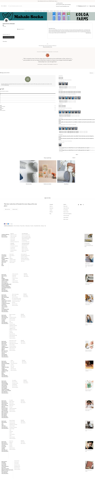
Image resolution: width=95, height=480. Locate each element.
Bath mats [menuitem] (14, 276)
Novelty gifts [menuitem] (12, 244)
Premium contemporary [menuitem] (26, 234)
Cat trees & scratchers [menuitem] (13, 427)
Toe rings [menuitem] (12, 367)
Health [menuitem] (10, 432)
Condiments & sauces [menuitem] (6, 303)
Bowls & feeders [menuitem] (12, 420)
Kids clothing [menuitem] (4, 415)
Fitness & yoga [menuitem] (4, 344)
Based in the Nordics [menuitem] (25, 250)
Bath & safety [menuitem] (4, 404)
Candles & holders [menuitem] (13, 259)
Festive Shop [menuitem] (12, 240)
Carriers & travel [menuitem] (12, 421)
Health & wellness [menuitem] (5, 347)
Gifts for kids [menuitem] (12, 248)
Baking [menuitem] (3, 298)
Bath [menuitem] (10, 256)
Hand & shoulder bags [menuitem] (13, 335)
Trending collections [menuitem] (5, 234)
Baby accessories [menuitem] (5, 411)
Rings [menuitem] (3, 373)
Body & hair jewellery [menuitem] (5, 363)
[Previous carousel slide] (22, 59)
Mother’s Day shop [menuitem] (13, 234)
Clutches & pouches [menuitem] (12, 317)
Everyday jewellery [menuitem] (13, 250)
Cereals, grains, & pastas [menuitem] (6, 300)
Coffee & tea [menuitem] (4, 302)
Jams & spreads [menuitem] (4, 306)
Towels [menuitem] (13, 279)
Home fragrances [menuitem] (24, 254)
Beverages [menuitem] (3, 299)
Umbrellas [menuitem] (11, 332)
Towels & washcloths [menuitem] (12, 408)
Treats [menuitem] (10, 435)
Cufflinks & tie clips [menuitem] (5, 367)
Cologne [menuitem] (10, 443)
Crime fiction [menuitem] (16, 463)
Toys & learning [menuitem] (4, 410)
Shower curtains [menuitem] (15, 278)
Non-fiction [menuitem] (4, 467)
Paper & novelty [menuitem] (5, 260)
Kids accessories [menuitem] (5, 412)
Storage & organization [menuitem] (25, 258)
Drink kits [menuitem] (13, 302)
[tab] (5, 41)
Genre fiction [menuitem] (16, 462)
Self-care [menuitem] (11, 251)
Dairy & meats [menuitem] (4, 305)
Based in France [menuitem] (24, 247)
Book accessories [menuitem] (5, 471)
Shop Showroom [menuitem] (5, 317)
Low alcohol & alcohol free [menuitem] (16, 299)
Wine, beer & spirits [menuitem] (5, 297)
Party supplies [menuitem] (4, 388)
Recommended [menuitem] (4, 236)
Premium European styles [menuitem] (26, 236)
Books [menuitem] (3, 265)
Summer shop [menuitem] (12, 237)
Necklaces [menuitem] (3, 371)
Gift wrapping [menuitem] (4, 385)
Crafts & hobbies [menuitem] (5, 383)
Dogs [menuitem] (3, 424)
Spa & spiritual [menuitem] (4, 354)
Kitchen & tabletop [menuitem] (24, 256)
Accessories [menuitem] (4, 318)
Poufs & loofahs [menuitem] (12, 344)
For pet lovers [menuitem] (12, 247)
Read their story (88, 32)
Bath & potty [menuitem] (11, 402)
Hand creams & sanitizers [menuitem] (13, 343)
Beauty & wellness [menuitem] (5, 258)
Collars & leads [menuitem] (11, 425)
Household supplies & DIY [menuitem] (25, 255)
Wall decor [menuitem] (3, 288)
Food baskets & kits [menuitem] (5, 309)
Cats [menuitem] (2, 423)
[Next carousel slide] (72, 59)
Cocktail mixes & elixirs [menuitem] (16, 301)
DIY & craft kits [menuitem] (14, 381)
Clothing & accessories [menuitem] (13, 424)
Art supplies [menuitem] (14, 380)
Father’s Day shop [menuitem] (13, 236)
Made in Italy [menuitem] (24, 251)
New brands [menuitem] (12, 254)
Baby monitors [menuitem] (11, 401)
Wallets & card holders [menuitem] (13, 329)
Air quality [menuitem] (11, 400)
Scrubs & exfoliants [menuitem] (12, 346)
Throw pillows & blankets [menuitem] (25, 259)
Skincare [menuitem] (3, 353)
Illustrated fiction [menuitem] (17, 466)
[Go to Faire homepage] (3, 6)
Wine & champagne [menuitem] (15, 294)
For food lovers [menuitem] (24, 240)
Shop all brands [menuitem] (4, 290)
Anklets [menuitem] (12, 360)
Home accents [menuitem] (12, 262)
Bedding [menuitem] (11, 258)
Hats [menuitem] (10, 321)
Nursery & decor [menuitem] (5, 407)
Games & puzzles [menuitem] (5, 384)
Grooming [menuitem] (11, 431)
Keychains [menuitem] (11, 322)
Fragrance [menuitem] (3, 346)
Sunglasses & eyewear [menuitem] (13, 325)
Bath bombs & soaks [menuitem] (12, 340)
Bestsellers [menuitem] (4, 462)
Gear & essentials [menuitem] (5, 405)
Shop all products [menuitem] (5, 291)
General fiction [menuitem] (16, 460)
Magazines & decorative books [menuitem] (7, 469)
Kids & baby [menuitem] (4, 261)
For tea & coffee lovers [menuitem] (25, 241)
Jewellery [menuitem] (3, 259)
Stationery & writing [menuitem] (5, 389)
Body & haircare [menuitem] (12, 404)
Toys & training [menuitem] (11, 434)
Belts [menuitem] (10, 315)
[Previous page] (75, 154)
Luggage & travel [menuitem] (12, 328)
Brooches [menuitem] (3, 365)
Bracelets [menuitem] (3, 364)
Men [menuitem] (2, 264)
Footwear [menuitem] (3, 319)
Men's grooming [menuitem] (5, 350)
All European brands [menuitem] (25, 244)
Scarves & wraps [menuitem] (12, 324)
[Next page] (77, 154)
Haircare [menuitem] (3, 348)
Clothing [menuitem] (3, 321)
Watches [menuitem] (10, 331)
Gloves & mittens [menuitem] (12, 318)
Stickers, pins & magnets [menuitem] (6, 390)
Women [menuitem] (3, 257)
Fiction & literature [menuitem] (5, 466)
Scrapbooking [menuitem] (14, 384)
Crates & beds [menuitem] (11, 428)
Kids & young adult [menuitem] (5, 468)
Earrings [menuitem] (3, 368)
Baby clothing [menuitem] (4, 413)
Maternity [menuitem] (3, 406)
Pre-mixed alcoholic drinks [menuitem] (16, 298)
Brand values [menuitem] (4, 235)
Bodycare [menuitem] (11, 442)
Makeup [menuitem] (3, 349)
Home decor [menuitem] (4, 254)
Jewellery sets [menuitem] (4, 369)
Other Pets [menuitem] (4, 425)
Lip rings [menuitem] (12, 364)
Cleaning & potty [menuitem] (12, 423)
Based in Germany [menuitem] (25, 248)
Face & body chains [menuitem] (14, 363)
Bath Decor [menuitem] (14, 275)
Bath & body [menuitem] (4, 343)
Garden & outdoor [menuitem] (5, 280)
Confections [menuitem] (4, 304)
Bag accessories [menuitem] (12, 333)
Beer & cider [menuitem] (14, 295)
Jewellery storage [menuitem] (5, 370)
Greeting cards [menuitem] (4, 386)
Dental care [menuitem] (11, 405)
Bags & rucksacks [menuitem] (12, 314)
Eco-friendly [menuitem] (4, 463)
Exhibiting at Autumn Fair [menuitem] (14, 241)
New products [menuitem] (12, 255)
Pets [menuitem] (2, 263)
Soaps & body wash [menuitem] (12, 347)
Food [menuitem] (10, 430)
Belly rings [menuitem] (12, 361)
